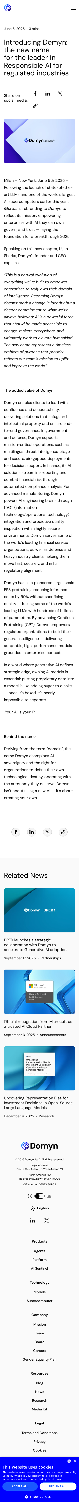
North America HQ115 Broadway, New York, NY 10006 (39, 1176)
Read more (55, 1479)
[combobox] (69, 1461)
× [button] (74, 1461)
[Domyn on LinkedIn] (32, 1220)
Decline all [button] (58, 1486)
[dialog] (39, 1479)
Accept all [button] (20, 1486)
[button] (72, 8)
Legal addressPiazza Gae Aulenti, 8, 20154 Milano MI (39, 1167)
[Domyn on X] (46, 1220)
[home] (6, 7)
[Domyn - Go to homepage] (39, 1146)
